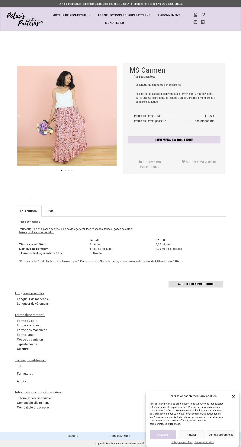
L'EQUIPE (72, 436)
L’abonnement (169, 15)
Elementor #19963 (204, 442)
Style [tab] (50, 211)
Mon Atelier (114, 23)
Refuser (191, 435)
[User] (195, 14)
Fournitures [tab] (28, 211)
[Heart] (203, 14)
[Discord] (203, 22)
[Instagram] (195, 22)
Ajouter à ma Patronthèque (149, 164)
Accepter (163, 435)
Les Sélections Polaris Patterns (124, 15)
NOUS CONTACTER (120, 436)
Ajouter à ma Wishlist (199, 161)
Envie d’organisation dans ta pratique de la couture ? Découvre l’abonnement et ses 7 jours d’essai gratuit (121, 3)
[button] (233, 396)
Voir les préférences (221, 435)
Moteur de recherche (70, 15)
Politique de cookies (182, 442)
